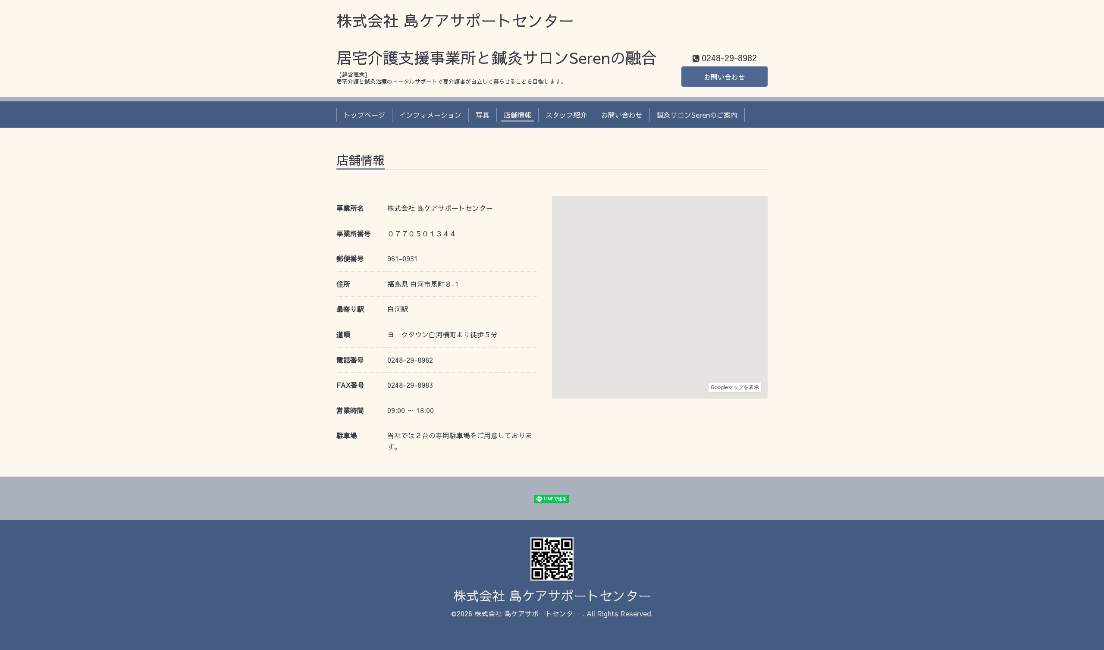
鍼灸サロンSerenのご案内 (697, 114)
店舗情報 (517, 114)
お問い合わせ (724, 77)
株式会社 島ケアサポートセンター (552, 595)
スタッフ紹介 (566, 114)
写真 (482, 114)
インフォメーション (430, 114)
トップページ (364, 114)
